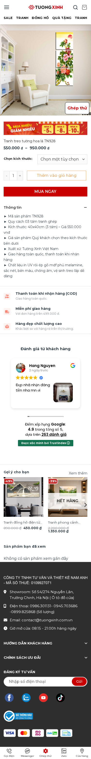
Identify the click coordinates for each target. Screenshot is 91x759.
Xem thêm (78, 473)
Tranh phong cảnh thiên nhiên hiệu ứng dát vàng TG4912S (65, 522)
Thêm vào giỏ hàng (56, 175)
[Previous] (6, 505)
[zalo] (29, 697)
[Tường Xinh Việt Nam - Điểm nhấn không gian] (45, 7)
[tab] (25, 546)
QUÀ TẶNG (61, 18)
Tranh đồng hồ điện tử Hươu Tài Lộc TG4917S (22, 522)
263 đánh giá (53, 434)
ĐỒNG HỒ (40, 18)
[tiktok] (63, 697)
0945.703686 (65, 606)
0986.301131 (40, 606)
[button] (6, 7)
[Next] (85, 505)
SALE (8, 18)
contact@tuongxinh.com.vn (47, 620)
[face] (12, 697)
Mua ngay (45, 191)
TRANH (22, 18)
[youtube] (46, 697)
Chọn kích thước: (18, 159)
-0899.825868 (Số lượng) (32, 611)
